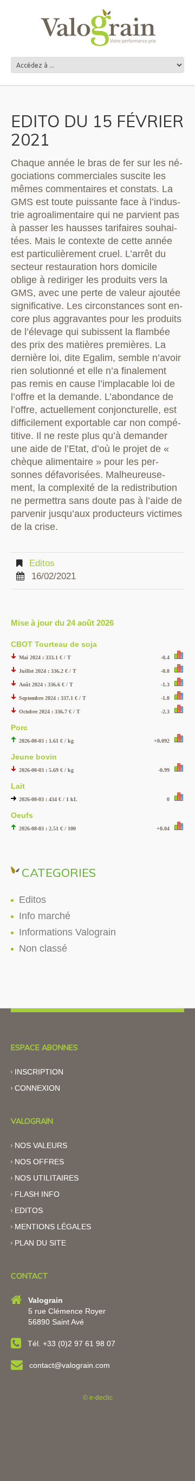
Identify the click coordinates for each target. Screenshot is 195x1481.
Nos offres (39, 1161)
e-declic (101, 1397)
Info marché (44, 915)
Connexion (37, 1088)
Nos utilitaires (47, 1178)
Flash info (37, 1194)
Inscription (39, 1071)
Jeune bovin (34, 756)
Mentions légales (53, 1226)
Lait (18, 786)
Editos (42, 563)
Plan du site (40, 1242)
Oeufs (22, 815)
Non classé (43, 948)
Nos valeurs (41, 1145)
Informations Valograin (67, 932)
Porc (19, 727)
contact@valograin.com (69, 1365)
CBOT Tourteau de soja (54, 644)
